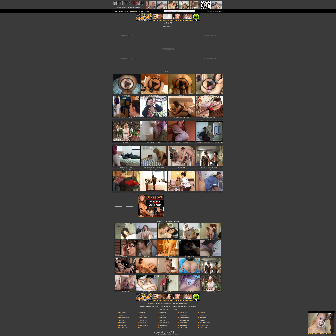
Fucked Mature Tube (168, 239)
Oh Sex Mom (211, 239)
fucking (180, 142)
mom (219, 142)
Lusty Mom (189, 274)
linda (130, 192)
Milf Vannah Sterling (181, 95)
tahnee (127, 142)
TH (173, 331)
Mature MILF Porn (170, 303)
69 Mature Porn (143, 320)
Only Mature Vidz (123, 327)
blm (207, 117)
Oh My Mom (203, 320)
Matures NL (125, 256)
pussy (190, 142)
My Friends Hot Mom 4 (153, 170)
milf (178, 117)
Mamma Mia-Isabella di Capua (209, 145)
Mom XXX (168, 274)
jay (129, 117)
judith (210, 117)
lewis (214, 117)
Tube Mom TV (203, 312)
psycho (130, 167)
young (162, 167)
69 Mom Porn (122, 325)
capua (205, 167)
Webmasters (164, 331)
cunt (205, 142)
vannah (187, 117)
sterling (182, 117)
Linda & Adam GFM (126, 170)
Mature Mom (125, 274)
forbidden (158, 142)
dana (208, 142)
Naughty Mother (184, 325)
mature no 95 (181, 145)
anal (200, 142)
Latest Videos (123, 11)
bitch (123, 117)
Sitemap (142, 11)
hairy (216, 142)
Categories (133, 11)
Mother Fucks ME (189, 256)
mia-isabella (215, 167)
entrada (216, 192)
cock (176, 142)
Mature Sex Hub (146, 256)
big (203, 142)
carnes (205, 192)
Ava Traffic (170, 331)
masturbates (156, 167)
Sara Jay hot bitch (126, 95)
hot (126, 117)
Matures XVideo (146, 239)
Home (115, 11)
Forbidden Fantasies (154, 120)
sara (132, 117)
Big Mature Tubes (204, 325)
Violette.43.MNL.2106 (154, 95)
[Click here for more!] (168, 26)
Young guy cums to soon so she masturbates (153, 145)
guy (151, 167)
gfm (128, 192)
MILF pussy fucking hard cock (182, 120)
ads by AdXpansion (118, 206)
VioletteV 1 (181, 170)
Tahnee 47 (126, 120)
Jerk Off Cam (186, 306)
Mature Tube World (211, 274)
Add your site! (163, 327)
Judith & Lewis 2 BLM (209, 95)
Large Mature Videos (205, 322)
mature (183, 167)
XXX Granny (189, 239)
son (222, 142)
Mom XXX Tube (146, 291)
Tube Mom (142, 327)
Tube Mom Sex (125, 291)
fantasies (152, 142)
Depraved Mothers (189, 291)
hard (184, 142)
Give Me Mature (183, 322)
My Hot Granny (203, 315)
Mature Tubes (125, 239)
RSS (147, 11)
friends (153, 192)
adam (124, 192)
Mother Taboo (146, 274)
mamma (209, 167)
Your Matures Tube (211, 291)
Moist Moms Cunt (211, 256)
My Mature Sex (168, 291)
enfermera (210, 192)
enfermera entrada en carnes (209, 170)
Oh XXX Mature (168, 256)
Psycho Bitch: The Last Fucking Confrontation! (126, 145)
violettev (169, 71)
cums (148, 167)
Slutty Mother (203, 317)
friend (212, 142)
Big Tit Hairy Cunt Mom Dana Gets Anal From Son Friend (209, 120)
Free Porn (157, 306)
